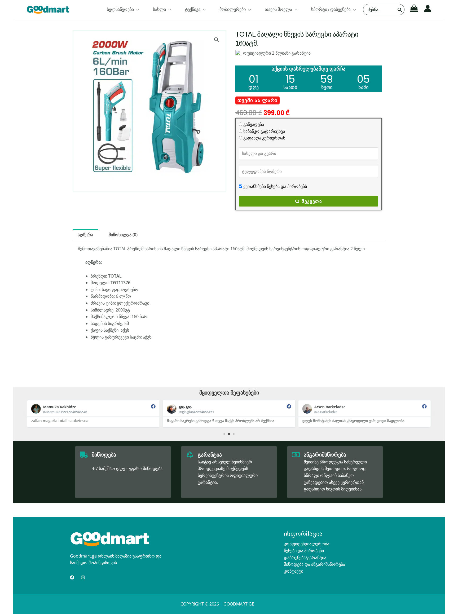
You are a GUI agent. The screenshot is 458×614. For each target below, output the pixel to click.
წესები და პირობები (304, 551)
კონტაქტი (293, 571)
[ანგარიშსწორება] (296, 454)
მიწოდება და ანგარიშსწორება (314, 564)
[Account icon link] (427, 8)
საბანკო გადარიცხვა (264, 131)
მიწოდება (104, 454)
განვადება (253, 124)
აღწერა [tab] (85, 235)
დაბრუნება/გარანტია (305, 557)
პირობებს (296, 186)
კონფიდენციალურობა (306, 544)
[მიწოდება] (84, 454)
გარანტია (210, 454)
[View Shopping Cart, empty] (414, 8)
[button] (136, 9)
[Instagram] (83, 577)
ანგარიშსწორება (325, 454)
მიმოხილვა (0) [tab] (123, 235)
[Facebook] (72, 577)
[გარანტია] (190, 454)
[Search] (400, 9)
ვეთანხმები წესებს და (264, 186)
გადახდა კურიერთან (264, 138)
